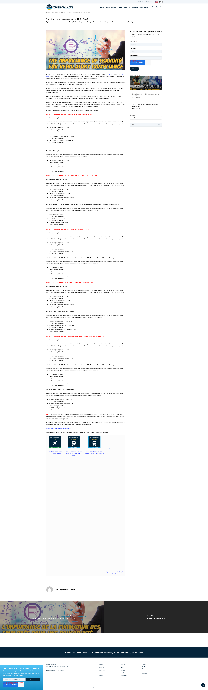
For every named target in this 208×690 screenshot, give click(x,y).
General (124, 22)
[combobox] (146, 118)
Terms (101, 673)
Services (123, 667)
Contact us (102, 670)
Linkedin (144, 664)
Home (101, 664)
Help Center (124, 675)
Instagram (144, 673)
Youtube (144, 671)
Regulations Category (86, 22)
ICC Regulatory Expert (55, 22)
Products (123, 664)
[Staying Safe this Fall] (156, 617)
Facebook (144, 669)
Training (119, 22)
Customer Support (51, 664)
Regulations (124, 673)
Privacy (101, 675)
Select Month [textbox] (134, 118)
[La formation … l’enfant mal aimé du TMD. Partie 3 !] (52, 617)
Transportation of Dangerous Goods (104, 22)
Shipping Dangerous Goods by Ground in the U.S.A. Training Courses (74, 453)
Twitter (144, 667)
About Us (101, 667)
